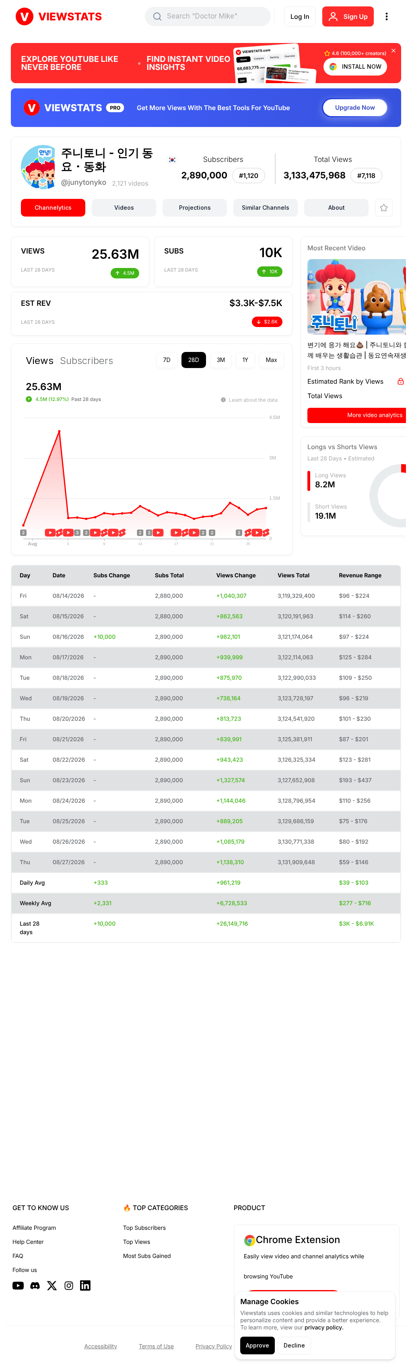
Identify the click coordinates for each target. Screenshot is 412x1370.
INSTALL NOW (361, 66)
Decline (294, 1345)
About (336, 207)
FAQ (17, 1256)
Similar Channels (265, 207)
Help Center (27, 1242)
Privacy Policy (214, 1346)
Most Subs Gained (147, 1256)
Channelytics (53, 207)
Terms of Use (156, 1346)
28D (179, 359)
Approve (257, 1345)
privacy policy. (324, 1327)
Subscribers (86, 361)
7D (153, 359)
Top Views (136, 1242)
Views (40, 361)
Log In (299, 16)
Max (257, 359)
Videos (124, 207)
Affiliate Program (34, 1228)
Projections (195, 207)
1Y (231, 359)
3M (207, 359)
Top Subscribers (144, 1228)
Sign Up (356, 16)
